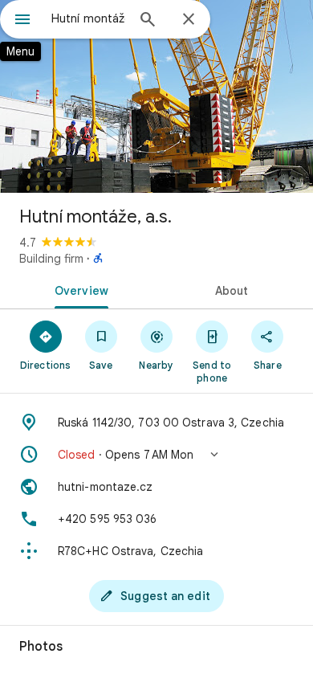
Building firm (51, 258)
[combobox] (88, 18)
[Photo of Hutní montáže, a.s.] (156, 96)
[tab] (78, 289)
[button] (156, 455)
